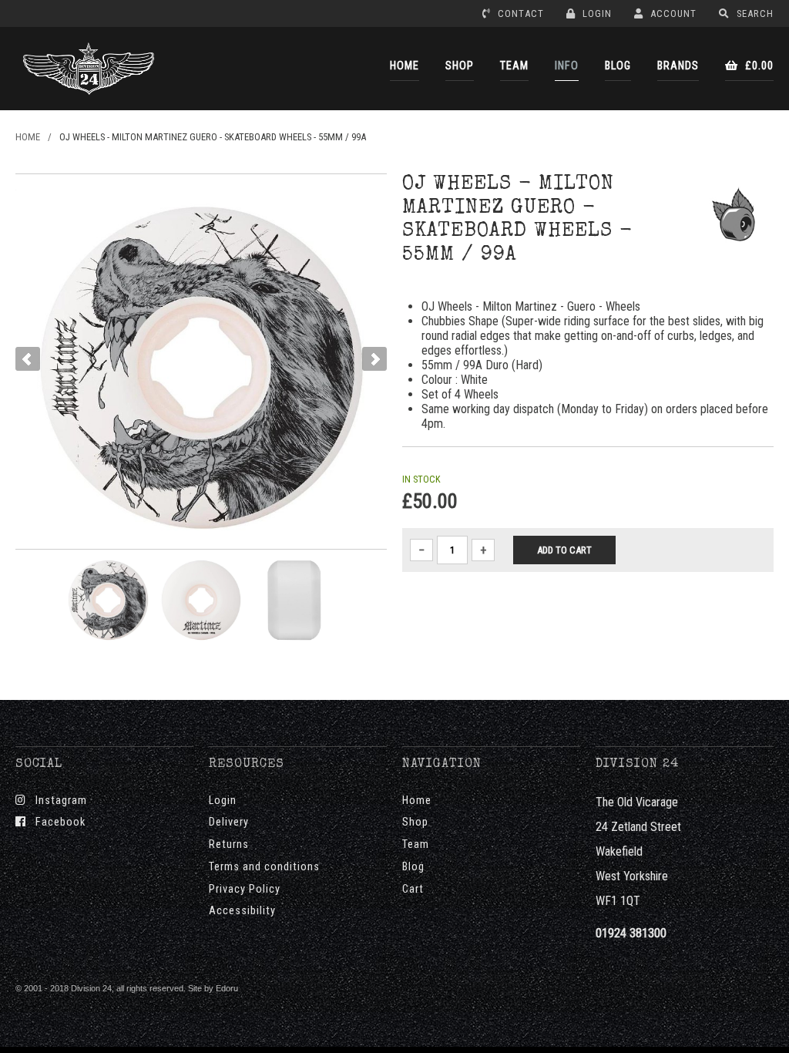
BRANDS (678, 65)
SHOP (459, 65)
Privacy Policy (244, 889)
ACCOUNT (672, 13)
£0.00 (758, 65)
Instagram (56, 800)
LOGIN (595, 13)
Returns (229, 844)
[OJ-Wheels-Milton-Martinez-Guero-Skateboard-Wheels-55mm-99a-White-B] (294, 600)
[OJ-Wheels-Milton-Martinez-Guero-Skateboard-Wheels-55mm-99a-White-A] (201, 600)
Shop (415, 822)
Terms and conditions (264, 866)
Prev (27, 359)
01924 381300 (631, 933)
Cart (413, 889)
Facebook (56, 822)
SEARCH (754, 13)
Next (374, 359)
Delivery (229, 822)
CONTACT (519, 13)
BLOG (618, 65)
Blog (413, 866)
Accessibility (242, 910)
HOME (404, 65)
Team (415, 844)
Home (416, 800)
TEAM (514, 65)
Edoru (227, 988)
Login (223, 800)
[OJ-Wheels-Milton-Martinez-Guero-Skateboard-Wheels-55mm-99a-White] (108, 600)
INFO (567, 65)
